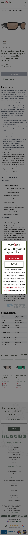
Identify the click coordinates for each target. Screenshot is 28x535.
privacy (19, 285)
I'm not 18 (13, 264)
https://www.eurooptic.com (10, 270)
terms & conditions (15, 287)
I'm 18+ (14, 257)
